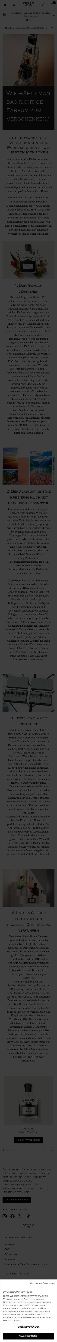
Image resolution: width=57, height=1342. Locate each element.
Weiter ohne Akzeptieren (42, 1283)
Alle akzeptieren (28, 1336)
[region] (28, 1310)
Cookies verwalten (28, 1327)
